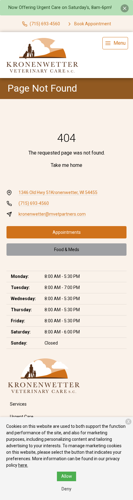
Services (18, 404)
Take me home (66, 165)
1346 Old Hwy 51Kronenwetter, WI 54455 (58, 192)
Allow (66, 476)
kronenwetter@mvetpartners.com (52, 214)
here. (23, 465)
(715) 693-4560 (34, 203)
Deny (66, 488)
